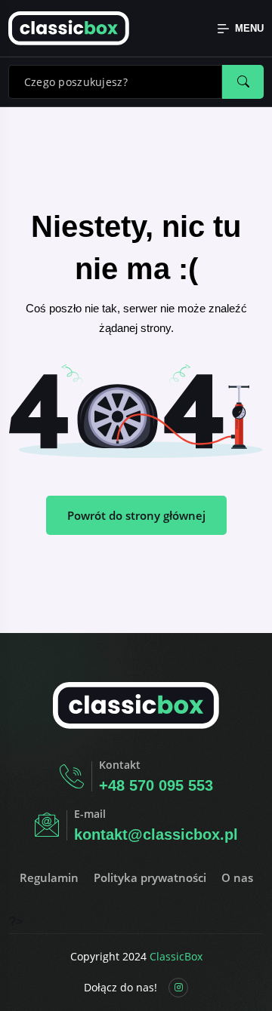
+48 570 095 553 (156, 785)
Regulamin (49, 877)
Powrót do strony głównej (136, 515)
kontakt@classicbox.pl (156, 834)
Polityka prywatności (150, 877)
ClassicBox (176, 956)
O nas (237, 877)
